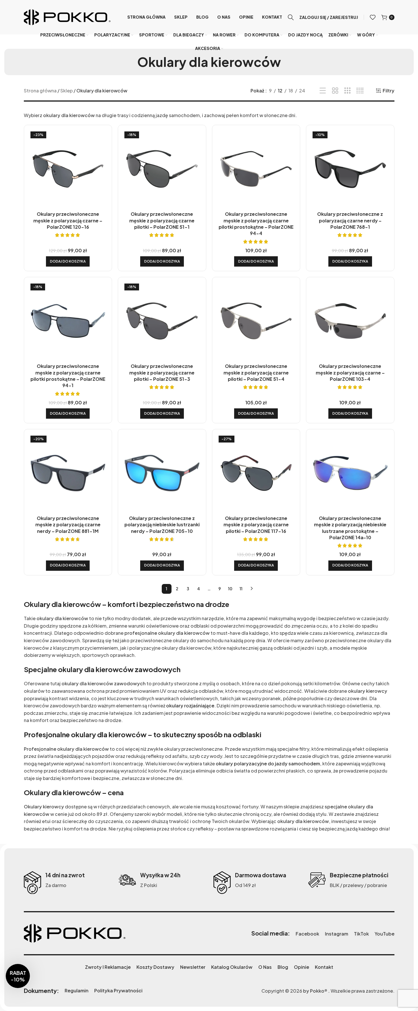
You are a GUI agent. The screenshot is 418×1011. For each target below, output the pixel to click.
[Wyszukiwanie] (290, 17)
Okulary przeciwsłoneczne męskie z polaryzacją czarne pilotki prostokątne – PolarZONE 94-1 (67, 375)
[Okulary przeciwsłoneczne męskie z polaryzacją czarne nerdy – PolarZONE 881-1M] (68, 473)
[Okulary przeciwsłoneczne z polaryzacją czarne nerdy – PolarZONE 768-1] (350, 169)
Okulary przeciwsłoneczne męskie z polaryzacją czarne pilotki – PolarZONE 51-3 (161, 372)
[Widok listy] (323, 91)
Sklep (66, 91)
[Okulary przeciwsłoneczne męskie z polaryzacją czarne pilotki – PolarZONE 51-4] (256, 321)
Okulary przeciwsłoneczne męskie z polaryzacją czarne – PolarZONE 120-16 (67, 220)
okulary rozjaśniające (190, 706)
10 (230, 588)
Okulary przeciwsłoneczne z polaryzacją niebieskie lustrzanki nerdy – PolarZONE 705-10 (162, 524)
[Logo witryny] (67, 16)
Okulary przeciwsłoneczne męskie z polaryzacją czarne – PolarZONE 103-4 (350, 372)
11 (241, 588)
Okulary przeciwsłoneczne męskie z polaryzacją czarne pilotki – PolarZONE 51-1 (161, 220)
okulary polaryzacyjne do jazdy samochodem (268, 763)
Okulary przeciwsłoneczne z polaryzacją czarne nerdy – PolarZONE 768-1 (350, 220)
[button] (68, 261)
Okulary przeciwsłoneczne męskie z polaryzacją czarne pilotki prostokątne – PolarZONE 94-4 (256, 223)
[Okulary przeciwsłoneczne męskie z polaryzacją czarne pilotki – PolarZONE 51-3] (162, 321)
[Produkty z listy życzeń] (372, 17)
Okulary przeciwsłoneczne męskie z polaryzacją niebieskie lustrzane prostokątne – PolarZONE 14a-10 (350, 527)
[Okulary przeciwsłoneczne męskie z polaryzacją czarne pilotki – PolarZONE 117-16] (256, 473)
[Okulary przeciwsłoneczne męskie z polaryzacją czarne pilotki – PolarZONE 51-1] (162, 169)
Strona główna (40, 91)
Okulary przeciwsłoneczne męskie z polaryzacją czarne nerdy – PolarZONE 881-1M (68, 524)
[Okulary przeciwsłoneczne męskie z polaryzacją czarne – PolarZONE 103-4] (350, 321)
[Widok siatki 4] (360, 91)
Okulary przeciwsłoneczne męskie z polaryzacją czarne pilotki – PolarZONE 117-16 (256, 524)
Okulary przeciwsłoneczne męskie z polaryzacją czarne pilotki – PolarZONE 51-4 (256, 372)
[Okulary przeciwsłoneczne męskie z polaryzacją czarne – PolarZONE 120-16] (68, 169)
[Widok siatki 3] (347, 91)
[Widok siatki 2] (335, 91)
